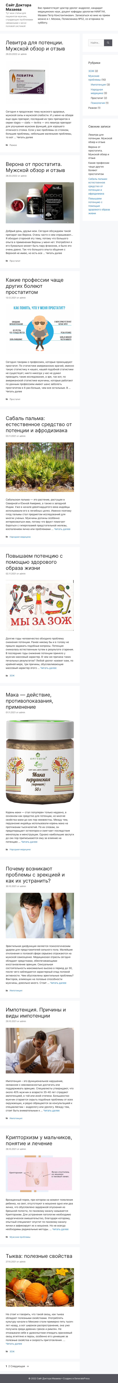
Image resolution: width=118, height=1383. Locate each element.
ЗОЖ (12, 675)
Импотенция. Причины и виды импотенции (36, 1013)
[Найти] (108, 42)
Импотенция (16, 990)
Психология (98, 103)
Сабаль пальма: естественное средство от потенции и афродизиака (39, 424)
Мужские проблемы (20, 1237)
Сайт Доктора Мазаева (18, 7)
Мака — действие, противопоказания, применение (29, 701)
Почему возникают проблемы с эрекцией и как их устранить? (35, 874)
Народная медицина (20, 537)
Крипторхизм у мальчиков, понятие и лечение (39, 1140)
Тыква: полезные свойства (39, 1256)
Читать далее (62, 529)
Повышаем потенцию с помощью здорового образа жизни (34, 562)
